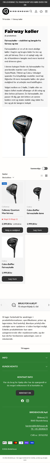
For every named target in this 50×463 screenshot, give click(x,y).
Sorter (5, 174)
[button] (41, 11)
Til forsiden (6, 19)
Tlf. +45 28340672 (39, 429)
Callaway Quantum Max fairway (10, 211)
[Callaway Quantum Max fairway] (12, 192)
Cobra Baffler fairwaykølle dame (35, 211)
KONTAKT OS (25, 393)
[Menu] (46, 11)
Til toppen (25, 348)
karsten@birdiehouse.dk (37, 425)
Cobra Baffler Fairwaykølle (8, 266)
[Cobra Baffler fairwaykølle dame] (37, 193)
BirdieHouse (12, 449)
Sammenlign (36, 168)
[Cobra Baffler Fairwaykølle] (12, 247)
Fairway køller (17, 19)
